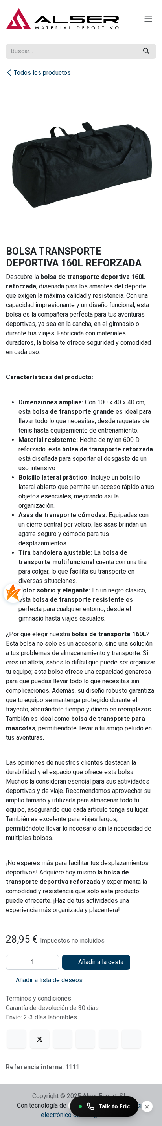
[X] (39, 1039)
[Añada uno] (50, 962)
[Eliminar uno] (15, 962)
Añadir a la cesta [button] (100, 962)
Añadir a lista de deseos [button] (48, 980)
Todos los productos (42, 72)
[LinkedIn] (62, 1039)
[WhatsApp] (85, 1039)
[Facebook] (16, 1039)
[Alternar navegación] (148, 19)
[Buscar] (146, 51)
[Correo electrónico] (131, 1039)
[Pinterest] (108, 1039)
